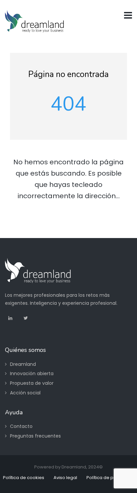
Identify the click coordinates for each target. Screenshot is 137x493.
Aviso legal (65, 477)
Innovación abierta (32, 373)
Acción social (25, 392)
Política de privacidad (110, 477)
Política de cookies (23, 477)
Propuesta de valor (32, 383)
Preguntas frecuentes (35, 436)
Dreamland (23, 364)
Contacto (21, 426)
